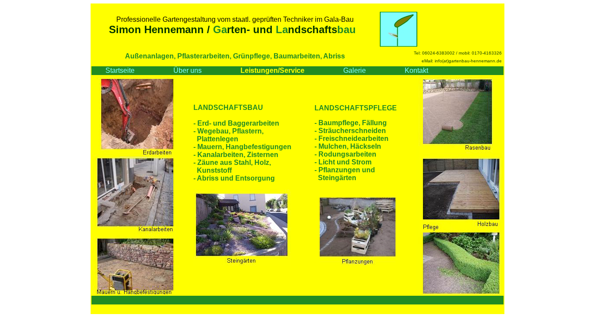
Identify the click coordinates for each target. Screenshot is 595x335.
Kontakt (416, 70)
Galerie (354, 70)
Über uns (187, 70)
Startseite (120, 70)
